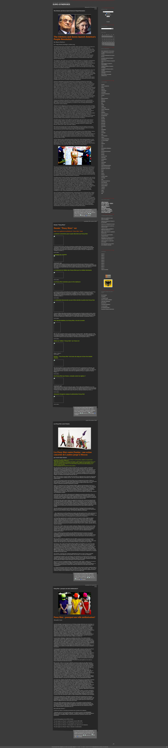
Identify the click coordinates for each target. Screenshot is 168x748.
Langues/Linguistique (105, 138)
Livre (102, 145)
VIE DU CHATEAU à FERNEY (106, 299)
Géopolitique (103, 129)
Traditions (103, 187)
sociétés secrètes (104, 176)
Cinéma (102, 104)
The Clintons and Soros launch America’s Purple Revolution (69, 10)
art (101, 96)
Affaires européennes (89, 407)
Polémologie (103, 162)
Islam (102, 134)
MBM (102, 231)
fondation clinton (83, 212)
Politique (102, 163)
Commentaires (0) (77, 211)
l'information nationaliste (105, 301)
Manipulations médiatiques (106, 148)
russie (107, 205)
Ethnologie (103, 123)
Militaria (102, 149)
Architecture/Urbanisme (105, 93)
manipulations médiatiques (90, 410)
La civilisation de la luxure (110, 224)
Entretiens (103, 120)
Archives (102, 95)
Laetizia (102, 228)
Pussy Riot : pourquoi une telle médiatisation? (66, 588)
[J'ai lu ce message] (166, 746)
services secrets (83, 577)
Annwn (102, 221)
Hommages (103, 132)
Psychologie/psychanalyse (106, 165)
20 (109, 41)
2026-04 (102, 260)
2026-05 (102, 258)
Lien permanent (88, 209)
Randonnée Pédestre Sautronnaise (107, 309)
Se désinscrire (108, 14)
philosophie (105, 203)
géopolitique (105, 206)
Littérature (103, 143)
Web (102, 193)
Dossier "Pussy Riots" (59, 224)
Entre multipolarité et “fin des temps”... (108, 51)
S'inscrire (108, 13)
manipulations (81, 410)
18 (106, 41)
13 (109, 39)
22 (113, 41)
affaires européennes (105, 207)
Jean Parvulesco (104, 135)
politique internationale (106, 211)
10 (104, 39)
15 (113, 39)
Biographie (103, 101)
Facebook (89, 215)
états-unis (88, 212)
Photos (102, 160)
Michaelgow (103, 237)
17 (104, 41)
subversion (93, 212)
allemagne (104, 202)
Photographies (104, 159)
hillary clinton (76, 212)
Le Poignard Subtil (104, 298)
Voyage (102, 191)
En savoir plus (105, 746)
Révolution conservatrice (105, 168)
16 (102, 41)
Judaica (102, 137)
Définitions (103, 112)
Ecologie (102, 117)
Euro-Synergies (61, 4)
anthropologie (103, 90)
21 (111, 41)
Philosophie (103, 157)
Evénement (103, 126)
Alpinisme (103, 89)
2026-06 (102, 257)
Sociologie (103, 177)
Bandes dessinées (104, 98)
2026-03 (102, 261)
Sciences (103, 174)
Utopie (102, 190)
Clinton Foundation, (75, 77)
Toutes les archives (104, 269)
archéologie (103, 92)
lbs (101, 234)
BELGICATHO (103, 302)
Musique (102, 152)
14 (111, 39)
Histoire (102, 131)
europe (103, 211)
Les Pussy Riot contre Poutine (62, 424)
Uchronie (103, 188)
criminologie (103, 107)
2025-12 (102, 266)
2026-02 (102, 263)
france (103, 209)
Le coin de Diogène (104, 140)
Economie (103, 118)
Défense (102, 110)
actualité (109, 209)
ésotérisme (103, 121)
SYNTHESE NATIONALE (105, 304)
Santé (102, 171)
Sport (102, 179)
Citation (102, 106)
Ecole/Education (104, 115)
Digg (84, 215)
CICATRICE (103, 296)
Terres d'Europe (104, 182)
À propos (108, 21)
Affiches (102, 87)
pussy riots (85, 213)
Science (102, 173)
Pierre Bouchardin (104, 243)
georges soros (91, 211)
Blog (102, 103)
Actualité (102, 84)
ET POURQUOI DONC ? (105, 307)
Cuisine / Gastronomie (105, 109)
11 (106, 39)
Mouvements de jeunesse (106, 151)
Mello (102, 218)
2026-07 (102, 255)
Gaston (102, 240)
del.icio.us (85, 413)
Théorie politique (104, 185)
